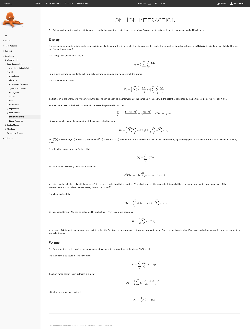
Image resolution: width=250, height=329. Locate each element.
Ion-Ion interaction (16, 117)
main (163, 3)
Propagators (14, 92)
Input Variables (53, 3)
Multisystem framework (19, 84)
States (12, 96)
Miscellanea (14, 76)
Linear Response (16, 121)
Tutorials (69, 3)
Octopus (8, 3)
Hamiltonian (14, 105)
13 (156, 3)
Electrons (13, 80)
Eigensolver (14, 109)
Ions (11, 100)
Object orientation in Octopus (21, 68)
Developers (82, 3)
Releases (9, 138)
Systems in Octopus (17, 88)
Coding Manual (13, 125)
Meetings (11, 129)
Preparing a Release (15, 133)
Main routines (14, 113)
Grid (11, 72)
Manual (38, 3)
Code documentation (15, 64)
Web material (12, 60)
